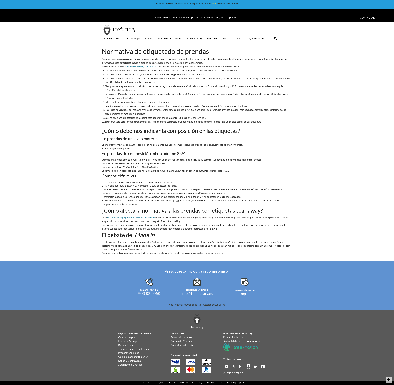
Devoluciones (125, 344)
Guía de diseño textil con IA (133, 357)
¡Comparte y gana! (233, 372)
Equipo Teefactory (233, 337)
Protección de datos (181, 337)
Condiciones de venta (182, 344)
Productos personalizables (139, 38)
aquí (214, 3)
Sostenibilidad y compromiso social (241, 341)
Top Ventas (238, 38)
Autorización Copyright (130, 364)
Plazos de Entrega (127, 341)
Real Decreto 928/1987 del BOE (142, 66)
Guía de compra (126, 337)
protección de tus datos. (212, 304)
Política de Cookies (181, 341)
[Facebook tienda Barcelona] (249, 366)
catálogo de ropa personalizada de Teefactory (131, 217)
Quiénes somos (257, 38)
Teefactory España (150, 383)
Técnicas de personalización (134, 349)
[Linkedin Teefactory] (256, 366)
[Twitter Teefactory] (234, 366)
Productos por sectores (170, 38)
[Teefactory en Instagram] (241, 366)
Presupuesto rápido (217, 38)
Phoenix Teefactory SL (171, 383)
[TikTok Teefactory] (263, 366)
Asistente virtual (112, 38)
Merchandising (194, 38)
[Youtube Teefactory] (227, 366)
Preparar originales (128, 353)
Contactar (367, 17)
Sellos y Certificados (129, 361)
